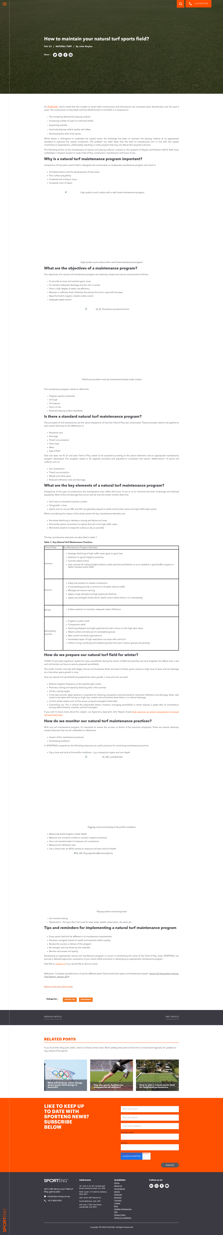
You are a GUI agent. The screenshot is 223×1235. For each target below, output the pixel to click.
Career (117, 1203)
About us (118, 1186)
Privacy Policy (120, 1215)
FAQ (116, 1212)
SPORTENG (52, 107)
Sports (117, 1191)
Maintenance (86, 999)
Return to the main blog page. (58, 987)
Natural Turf (64, 46)
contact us (60, 964)
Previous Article (53, 1017)
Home (116, 1183)
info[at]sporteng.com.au (58, 1196)
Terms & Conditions (122, 1218)
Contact (118, 1200)
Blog (116, 1206)
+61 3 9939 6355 (54, 1201)
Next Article (172, 1017)
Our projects (119, 1189)
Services (117, 1197)
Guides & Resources (122, 1209)
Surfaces (118, 1194)
